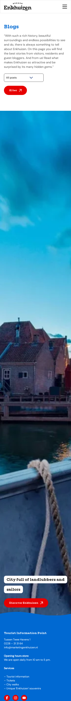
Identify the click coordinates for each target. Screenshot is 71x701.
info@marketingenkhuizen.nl (21, 647)
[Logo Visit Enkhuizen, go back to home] (18, 6)
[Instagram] (15, 698)
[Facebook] (7, 698)
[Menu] (64, 6)
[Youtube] (24, 698)
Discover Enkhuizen (23, 603)
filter (13, 90)
